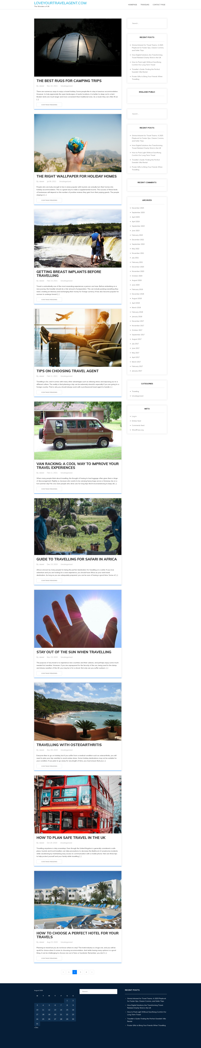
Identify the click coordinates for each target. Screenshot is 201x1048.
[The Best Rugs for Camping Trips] (77, 51)
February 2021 (137, 262)
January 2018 (137, 316)
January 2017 (137, 371)
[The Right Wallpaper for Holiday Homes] (77, 143)
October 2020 (137, 276)
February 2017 (137, 366)
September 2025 (138, 212)
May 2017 (135, 353)
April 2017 (136, 357)
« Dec (36, 1027)
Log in (134, 416)
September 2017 (138, 335)
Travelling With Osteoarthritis (69, 745)
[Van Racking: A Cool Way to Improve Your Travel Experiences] (77, 434)
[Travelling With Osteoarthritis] (77, 715)
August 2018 (137, 298)
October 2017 (137, 330)
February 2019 (137, 289)
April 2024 (136, 221)
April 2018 (136, 303)
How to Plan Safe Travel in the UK (71, 837)
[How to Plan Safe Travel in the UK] (77, 827)
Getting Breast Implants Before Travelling (69, 274)
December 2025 (138, 208)
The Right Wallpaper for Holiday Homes (77, 176)
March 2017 (136, 362)
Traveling (145, 5)
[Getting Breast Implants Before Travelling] (77, 242)
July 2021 (135, 258)
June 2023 (135, 231)
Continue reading (49, 105)
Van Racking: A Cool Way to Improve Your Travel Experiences (78, 466)
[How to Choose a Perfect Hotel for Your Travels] (77, 903)
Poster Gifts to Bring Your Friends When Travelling (146, 1025)
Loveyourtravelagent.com (60, 3)
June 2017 (135, 348)
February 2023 (137, 235)
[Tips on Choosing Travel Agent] (77, 338)
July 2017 (135, 344)
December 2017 (138, 321)
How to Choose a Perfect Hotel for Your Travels (78, 935)
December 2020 (138, 267)
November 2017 (138, 326)
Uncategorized (66, 86)
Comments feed (138, 425)
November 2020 (138, 271)
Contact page (159, 5)
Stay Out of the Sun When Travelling (74, 652)
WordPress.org (138, 430)
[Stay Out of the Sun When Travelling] (77, 642)
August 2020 (137, 280)
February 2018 (137, 312)
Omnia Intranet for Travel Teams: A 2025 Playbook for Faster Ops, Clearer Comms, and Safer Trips (148, 47)
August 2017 (137, 339)
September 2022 (138, 244)
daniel (41, 86)
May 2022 (135, 249)
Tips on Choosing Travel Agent (68, 371)
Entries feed (136, 421)
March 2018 (136, 307)
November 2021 (138, 253)
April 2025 (136, 217)
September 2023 (138, 226)
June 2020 (135, 285)
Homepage (132, 5)
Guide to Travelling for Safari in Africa (77, 559)
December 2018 (138, 294)
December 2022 (138, 240)
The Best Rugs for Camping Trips (69, 81)
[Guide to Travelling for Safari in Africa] (77, 526)
